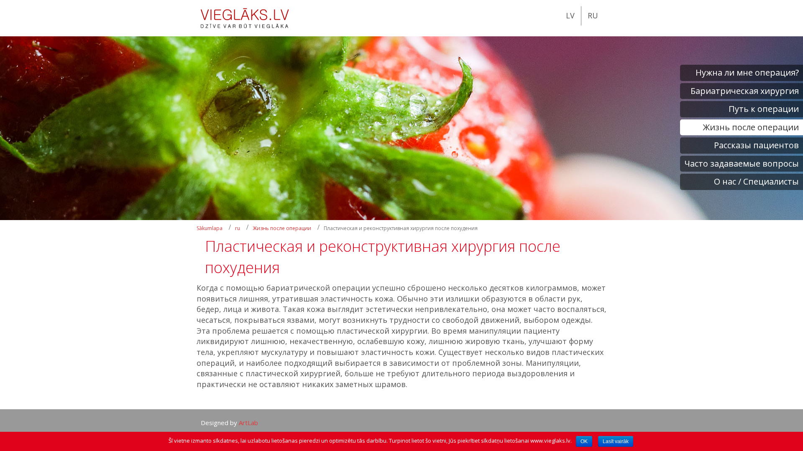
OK (584, 441)
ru (237, 228)
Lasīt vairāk (616, 441)
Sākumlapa (209, 228)
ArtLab (248, 422)
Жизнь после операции (282, 228)
